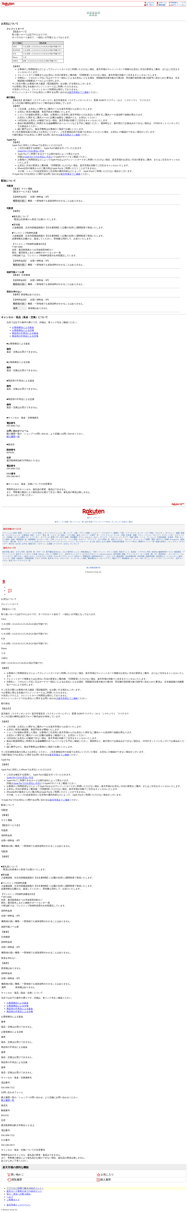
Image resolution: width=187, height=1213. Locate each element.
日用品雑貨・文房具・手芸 (168, 537)
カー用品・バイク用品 (66, 535)
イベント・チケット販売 (108, 552)
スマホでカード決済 (44, 556)
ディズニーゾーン (68, 542)
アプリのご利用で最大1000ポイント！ (25, 1188)
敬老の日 (32, 544)
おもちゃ (88, 537)
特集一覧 (68, 522)
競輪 (123, 554)
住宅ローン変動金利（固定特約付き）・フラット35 (94, 556)
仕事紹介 (19, 558)
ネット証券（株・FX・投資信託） (153, 554)
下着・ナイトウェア (128, 533)
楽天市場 (5, 552)
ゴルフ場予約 (67, 552)
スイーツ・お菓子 (88, 535)
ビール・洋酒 (119, 535)
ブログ (37, 558)
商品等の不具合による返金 (25, 333)
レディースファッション (52, 533)
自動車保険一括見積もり (155, 556)
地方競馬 (117, 554)
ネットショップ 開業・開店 (144, 539)
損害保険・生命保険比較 (126, 556)
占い (132, 558)
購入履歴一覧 (13, 436)
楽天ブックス (116, 539)
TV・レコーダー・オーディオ (38, 537)
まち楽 (92, 542)
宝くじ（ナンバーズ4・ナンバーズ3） (159, 558)
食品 (78, 535)
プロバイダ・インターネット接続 (73, 558)
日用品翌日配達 (118, 542)
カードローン (174, 554)
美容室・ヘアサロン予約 (140, 552)
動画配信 (125, 558)
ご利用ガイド (13, 1200)
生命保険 (140, 556)
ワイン (140, 535)
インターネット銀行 (174, 556)
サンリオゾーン (82, 542)
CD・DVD (60, 537)
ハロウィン (41, 544)
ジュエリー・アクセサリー (101, 533)
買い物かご (17, 1174)
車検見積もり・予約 (89, 552)
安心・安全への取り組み (19, 1194)
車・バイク (51, 535)
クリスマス (58, 544)
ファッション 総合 (9, 533)
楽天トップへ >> (93, 518)
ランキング (116, 522)
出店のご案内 (127, 522)
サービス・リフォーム (109, 537)
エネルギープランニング (63, 556)
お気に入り (107, 1174)
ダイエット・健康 (172, 533)
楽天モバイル (53, 558)
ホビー (96, 537)
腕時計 (116, 533)
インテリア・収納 (126, 537)
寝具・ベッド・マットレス (145, 537)
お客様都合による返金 (23, 327)
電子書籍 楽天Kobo (53, 552)
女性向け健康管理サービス (162, 552)
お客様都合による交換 (23, 330)
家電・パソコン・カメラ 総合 (30, 533)
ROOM (44, 558)
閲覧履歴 (16, 1179)
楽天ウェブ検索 (162, 539)
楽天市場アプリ (91, 522)
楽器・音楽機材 (71, 537)
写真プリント (124, 552)
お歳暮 (49, 544)
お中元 (24, 544)
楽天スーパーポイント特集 (26, 554)
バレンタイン (173, 542)
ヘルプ (10, 1197)
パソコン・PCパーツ (152, 535)
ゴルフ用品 (102, 539)
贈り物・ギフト (17, 542)
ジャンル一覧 (78, 522)
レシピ (77, 552)
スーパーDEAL (104, 522)
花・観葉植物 (30, 539)
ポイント (128, 539)
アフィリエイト (133, 554)
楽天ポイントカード (73, 554)
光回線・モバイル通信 (16, 537)
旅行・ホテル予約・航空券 (21, 552)
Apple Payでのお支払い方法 (31, 151)
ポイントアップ (53, 542)
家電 (52, 537)
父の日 (18, 544)
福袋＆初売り (161, 542)
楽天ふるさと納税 (103, 542)
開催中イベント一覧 (146, 542)
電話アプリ (116, 558)
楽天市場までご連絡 (79, 92)
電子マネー (18, 556)
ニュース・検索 (9, 558)
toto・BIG (139, 558)
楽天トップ (59, 522)
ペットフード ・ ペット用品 (66, 539)
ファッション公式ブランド (35, 542)
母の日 (11, 544)
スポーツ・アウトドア (87, 539)
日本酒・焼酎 (131, 535)
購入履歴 (105, 1179)
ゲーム (81, 537)
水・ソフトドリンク (105, 535)
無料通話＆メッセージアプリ (99, 558)
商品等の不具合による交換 (25, 336)
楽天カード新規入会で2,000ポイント (24, 1191)
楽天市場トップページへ (19, 1205)
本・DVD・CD (39, 552)
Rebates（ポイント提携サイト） (51, 554)
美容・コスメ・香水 (38, 535)
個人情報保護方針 (93, 568)
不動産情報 (29, 558)
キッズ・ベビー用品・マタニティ (150, 533)
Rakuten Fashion (106, 554)
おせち (66, 544)
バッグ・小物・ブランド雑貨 (78, 533)
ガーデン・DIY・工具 (45, 539)
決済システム (29, 556)
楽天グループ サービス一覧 (20, 560)
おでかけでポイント (90, 554)
